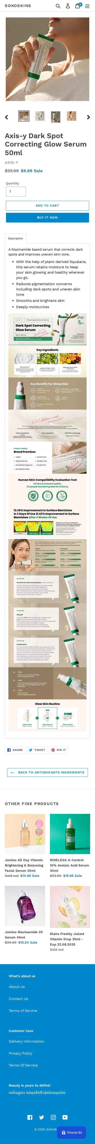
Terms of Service (23, 1011)
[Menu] (87, 6)
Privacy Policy (20, 1053)
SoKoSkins (18, 5)
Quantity (12, 183)
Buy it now (47, 217)
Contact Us (18, 999)
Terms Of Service (23, 1065)
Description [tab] (15, 238)
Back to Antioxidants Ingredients (51, 772)
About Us (17, 987)
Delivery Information (26, 1041)
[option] (24, 116)
